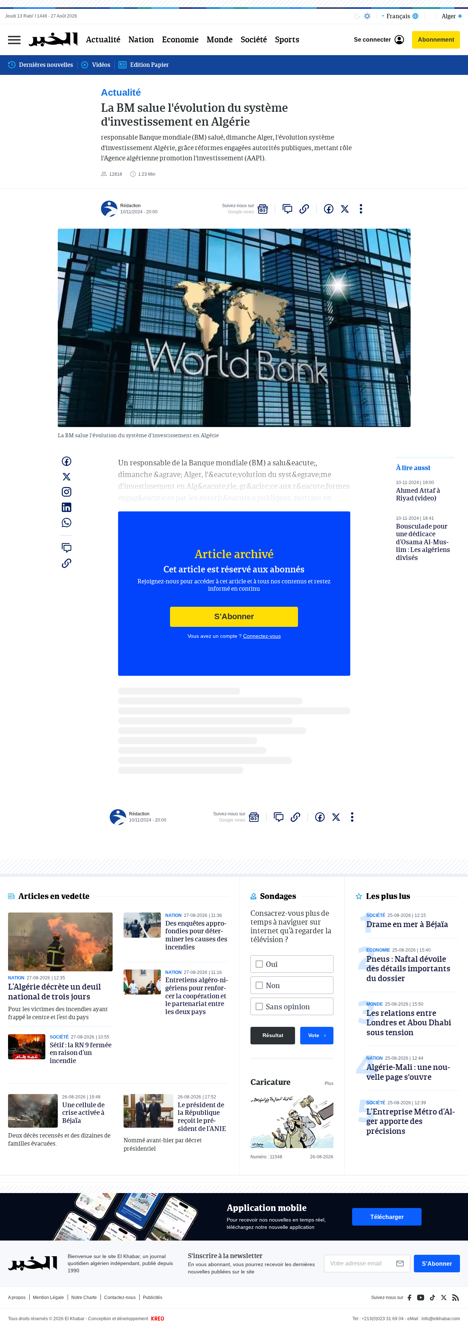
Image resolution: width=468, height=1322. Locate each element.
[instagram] (66, 492)
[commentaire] (287, 209)
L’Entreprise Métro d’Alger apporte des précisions (410, 1121)
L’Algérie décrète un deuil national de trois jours (54, 991)
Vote (313, 1035)
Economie (180, 39)
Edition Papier (149, 65)
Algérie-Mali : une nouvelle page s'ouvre (408, 1071)
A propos (17, 1297)
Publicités (152, 1297)
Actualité (103, 39)
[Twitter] (443, 1297)
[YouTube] (420, 1297)
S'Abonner (234, 616)
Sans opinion (288, 1006)
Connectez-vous (262, 636)
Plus (329, 1083)
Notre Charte (84, 1297)
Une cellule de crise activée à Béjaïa (83, 1112)
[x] (345, 209)
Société (254, 39)
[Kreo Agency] (156, 1318)
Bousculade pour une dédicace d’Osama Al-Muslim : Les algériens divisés (423, 541)
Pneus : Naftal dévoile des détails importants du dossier (408, 968)
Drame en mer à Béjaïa (407, 924)
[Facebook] (409, 1297)
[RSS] (455, 1297)
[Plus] (361, 209)
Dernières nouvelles (46, 65)
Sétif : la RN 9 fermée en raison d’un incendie (81, 1052)
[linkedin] (66, 507)
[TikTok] (432, 1297)
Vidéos (101, 65)
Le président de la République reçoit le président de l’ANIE (202, 1116)
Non (273, 985)
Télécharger (387, 1217)
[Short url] (304, 209)
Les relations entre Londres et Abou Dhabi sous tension (408, 1022)
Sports (287, 39)
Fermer (14, 39)
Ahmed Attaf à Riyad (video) (418, 494)
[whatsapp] (66, 522)
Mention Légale (48, 1297)
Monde (220, 39)
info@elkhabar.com (441, 1318)
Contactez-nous (120, 1297)
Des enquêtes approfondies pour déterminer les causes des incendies (196, 935)
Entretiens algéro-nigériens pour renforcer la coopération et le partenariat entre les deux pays (196, 995)
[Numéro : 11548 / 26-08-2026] (291, 1121)
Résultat (273, 1035)
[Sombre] (357, 16)
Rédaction (130, 205)
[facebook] (328, 209)
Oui (272, 964)
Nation (141, 39)
